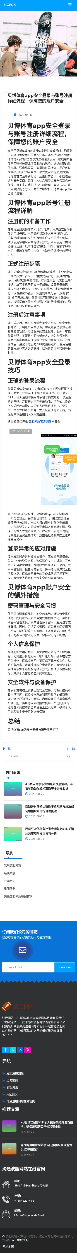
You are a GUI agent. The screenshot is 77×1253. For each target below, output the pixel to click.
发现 (12, 866)
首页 (30, 51)
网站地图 (8, 1247)
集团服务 (9, 889)
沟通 (18, 897)
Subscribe (64, 967)
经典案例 (9, 873)
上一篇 (6, 749)
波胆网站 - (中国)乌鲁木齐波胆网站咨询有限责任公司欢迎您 (37, 1238)
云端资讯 (9, 881)
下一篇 (70, 749)
